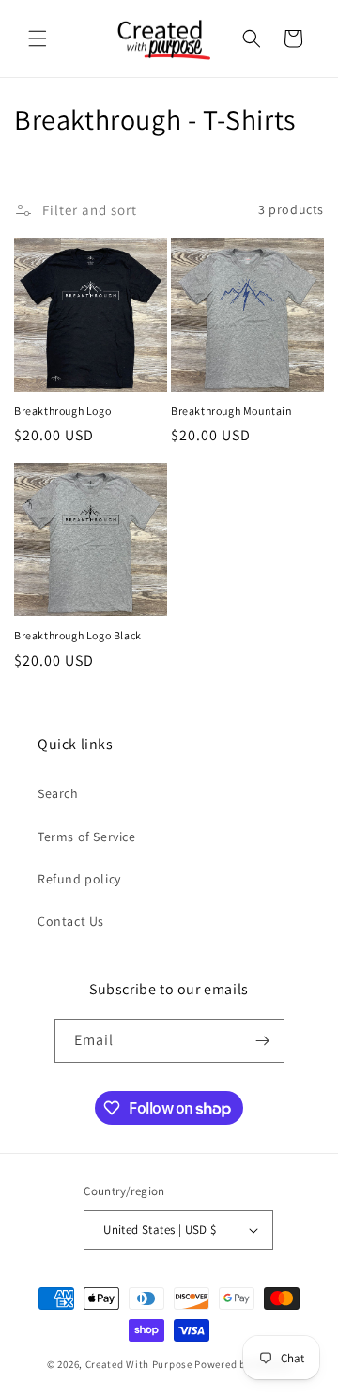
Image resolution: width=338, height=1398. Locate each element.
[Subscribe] (263, 1041)
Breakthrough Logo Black (78, 635)
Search (58, 793)
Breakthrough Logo (62, 411)
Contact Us (71, 921)
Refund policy (79, 878)
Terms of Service (87, 836)
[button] (37, 38)
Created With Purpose (138, 1364)
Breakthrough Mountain (232, 411)
